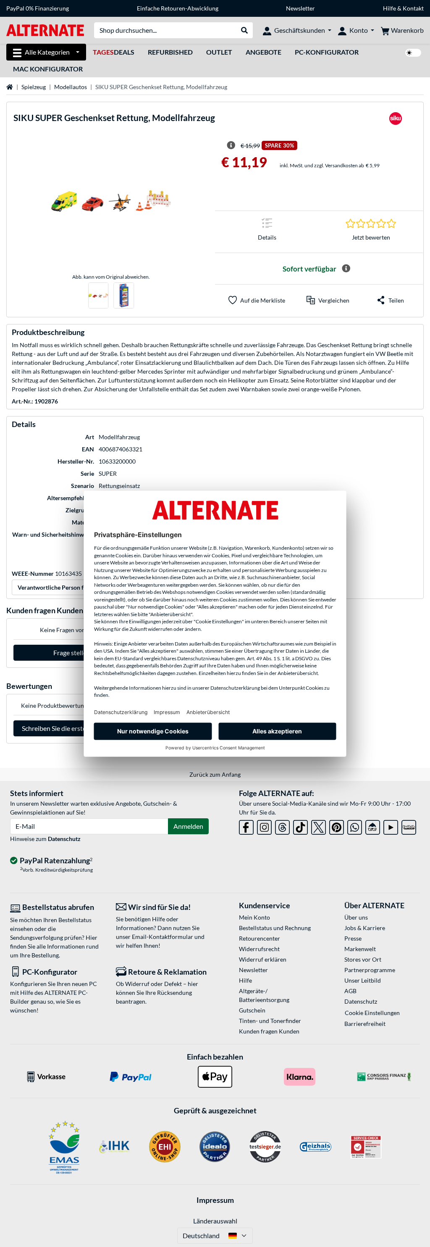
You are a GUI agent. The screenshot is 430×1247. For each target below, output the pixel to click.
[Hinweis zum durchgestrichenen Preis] (231, 145)
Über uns (356, 917)
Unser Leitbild (362, 980)
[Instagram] (264, 825)
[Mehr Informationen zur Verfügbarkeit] (346, 268)
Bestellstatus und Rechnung (275, 927)
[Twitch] (408, 825)
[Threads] (282, 825)
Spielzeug (33, 86)
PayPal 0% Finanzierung (37, 8)
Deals (113, 52)
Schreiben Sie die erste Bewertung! (71, 728)
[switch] (413, 53)
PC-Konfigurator (327, 52)
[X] (318, 825)
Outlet (219, 52)
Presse (353, 938)
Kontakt (413, 8)
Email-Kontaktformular (162, 936)
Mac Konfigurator (48, 69)
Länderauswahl (215, 1221)
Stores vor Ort (362, 959)
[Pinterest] (336, 825)
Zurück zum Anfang (215, 774)
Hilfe (389, 8)
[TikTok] (300, 825)
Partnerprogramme (369, 969)
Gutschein (252, 1010)
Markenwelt (360, 948)
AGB (350, 990)
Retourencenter (259, 938)
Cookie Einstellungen (372, 1012)
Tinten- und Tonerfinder (270, 1020)
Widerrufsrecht (259, 948)
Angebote (263, 52)
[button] (328, 300)
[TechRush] (372, 825)
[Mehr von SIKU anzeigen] (396, 121)
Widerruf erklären (262, 959)
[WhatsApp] (354, 825)
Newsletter (300, 8)
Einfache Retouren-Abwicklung (177, 8)
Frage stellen (71, 652)
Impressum (215, 1200)
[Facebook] (246, 825)
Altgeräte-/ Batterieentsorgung (264, 995)
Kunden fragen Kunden (269, 1031)
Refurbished (170, 52)
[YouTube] (390, 825)
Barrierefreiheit (364, 1023)
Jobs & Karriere (364, 927)
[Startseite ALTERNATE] (45, 30)
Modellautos (70, 86)
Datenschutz (64, 838)
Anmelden (188, 826)
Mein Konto (254, 917)
